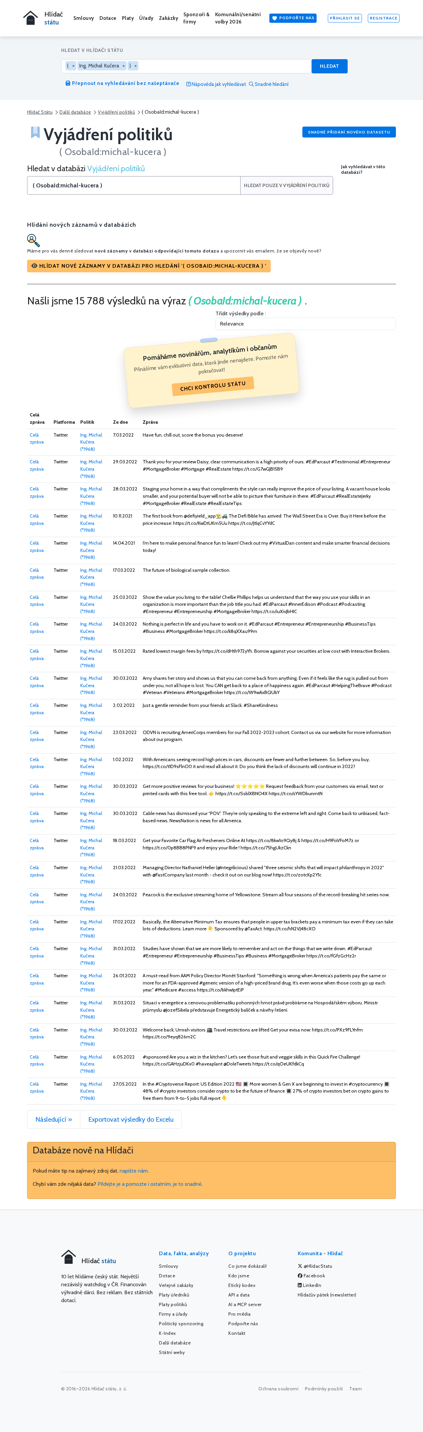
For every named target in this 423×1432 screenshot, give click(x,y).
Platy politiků (173, 1304)
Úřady (146, 18)
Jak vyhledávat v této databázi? (363, 169)
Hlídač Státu (40, 112)
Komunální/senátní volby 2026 (238, 18)
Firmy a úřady (173, 1314)
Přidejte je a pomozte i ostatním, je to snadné (149, 1184)
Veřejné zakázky (176, 1285)
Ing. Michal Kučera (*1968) (91, 442)
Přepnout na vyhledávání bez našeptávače (125, 83)
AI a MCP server (245, 1304)
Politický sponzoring (181, 1324)
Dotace (108, 18)
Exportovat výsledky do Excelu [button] (130, 1119)
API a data (239, 1295)
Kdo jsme (238, 1276)
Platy (128, 18)
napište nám (134, 1171)
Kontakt (237, 1333)
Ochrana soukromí (278, 1389)
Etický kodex (241, 1285)
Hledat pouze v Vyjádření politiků (286, 185)
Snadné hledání (271, 84)
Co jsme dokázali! (247, 1266)
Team (355, 1389)
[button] (149, 266)
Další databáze (75, 112)
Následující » (53, 1119)
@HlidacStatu (317, 1266)
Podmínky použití (324, 1389)
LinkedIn (312, 1285)
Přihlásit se (345, 18)
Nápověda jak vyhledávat (218, 84)
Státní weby (172, 1352)
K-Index (167, 1333)
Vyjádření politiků (116, 112)
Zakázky (168, 18)
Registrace (384, 18)
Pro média (239, 1314)
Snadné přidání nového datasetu (349, 132)
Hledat (329, 66)
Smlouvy (83, 18)
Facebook (314, 1276)
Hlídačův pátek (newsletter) (327, 1295)
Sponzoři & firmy (196, 18)
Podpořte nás (296, 17)
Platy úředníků (174, 1295)
